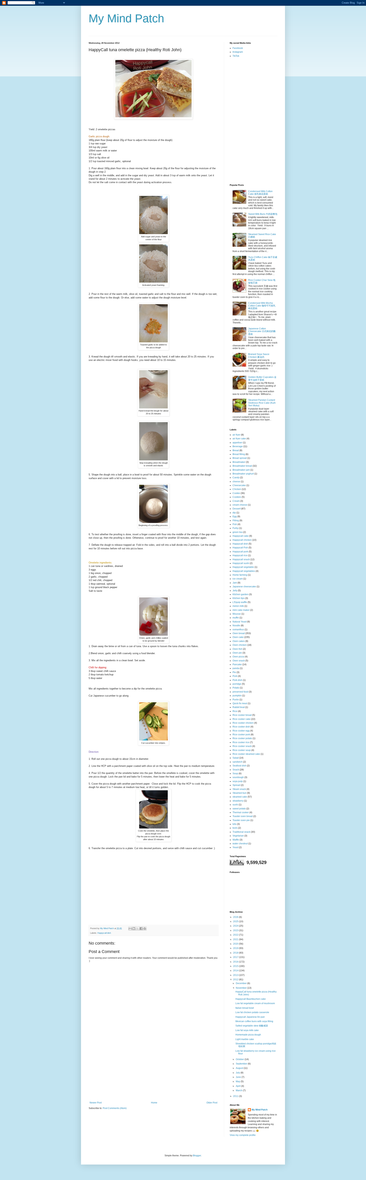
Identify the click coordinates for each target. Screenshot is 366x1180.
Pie (234, 672)
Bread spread (240, 458)
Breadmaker (239, 462)
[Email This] (130, 928)
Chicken (237, 489)
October (240, 1059)
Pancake (237, 664)
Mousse (237, 614)
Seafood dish (239, 765)
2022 (236, 934)
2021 (236, 939)
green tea (237, 532)
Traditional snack (241, 832)
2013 (236, 975)
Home (154, 1102)
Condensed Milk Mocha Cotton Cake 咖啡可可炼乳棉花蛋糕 (261, 306)
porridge (237, 684)
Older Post (211, 1102)
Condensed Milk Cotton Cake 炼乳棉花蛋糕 (260, 192)
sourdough (238, 777)
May (238, 1081)
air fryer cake (239, 438)
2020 (236, 943)
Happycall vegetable (243, 567)
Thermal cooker (241, 812)
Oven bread (239, 633)
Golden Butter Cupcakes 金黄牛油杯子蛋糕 (262, 378)
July (238, 1072)
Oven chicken (240, 645)
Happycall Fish (240, 547)
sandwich (237, 762)
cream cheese (240, 505)
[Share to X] (137, 928)
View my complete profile (243, 1135)
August (240, 1068)
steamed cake (240, 796)
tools (235, 828)
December (241, 983)
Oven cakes (239, 641)
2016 (236, 961)
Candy (236, 477)
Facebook (238, 48)
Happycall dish (104, 933)
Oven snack (239, 660)
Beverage (238, 446)
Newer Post (96, 1102)
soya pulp (238, 781)
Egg (235, 516)
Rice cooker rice (241, 742)
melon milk (238, 606)
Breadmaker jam (241, 470)
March (239, 1090)
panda (236, 668)
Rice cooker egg (241, 730)
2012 (236, 979)
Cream (236, 501)
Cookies (237, 497)
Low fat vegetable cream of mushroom (255, 1003)
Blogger (197, 1155)
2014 (236, 970)
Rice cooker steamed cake (246, 754)
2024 (236, 926)
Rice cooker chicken (243, 723)
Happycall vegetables (244, 571)
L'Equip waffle (240, 602)
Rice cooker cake (241, 719)
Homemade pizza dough (248, 1034)
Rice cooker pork (241, 734)
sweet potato (239, 808)
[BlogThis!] (134, 928)
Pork (235, 676)
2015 (236, 966)
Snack (236, 769)
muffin (236, 617)
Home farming (240, 575)
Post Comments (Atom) (115, 1108)
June (239, 1077)
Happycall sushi (241, 563)
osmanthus (238, 629)
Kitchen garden (240, 594)
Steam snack (239, 789)
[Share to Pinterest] (145, 928)
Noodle (236, 625)
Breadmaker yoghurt (243, 473)
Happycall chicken (242, 540)
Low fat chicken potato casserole (252, 1012)
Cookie (236, 493)
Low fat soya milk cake (247, 1030)
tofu (234, 824)
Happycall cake (241, 536)
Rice (235, 711)
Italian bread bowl (244, 1008)
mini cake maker (241, 610)
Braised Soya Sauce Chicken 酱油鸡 (258, 355)
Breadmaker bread (242, 466)
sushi (235, 804)
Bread (236, 450)
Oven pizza (238, 656)
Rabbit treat (239, 707)
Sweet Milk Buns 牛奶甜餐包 (262, 214)
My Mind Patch (126, 18)
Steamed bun (239, 793)
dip (234, 512)
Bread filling (239, 454)
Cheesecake (239, 485)
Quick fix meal (240, 703)
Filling (236, 520)
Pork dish (237, 680)
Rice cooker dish (241, 726)
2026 (236, 917)
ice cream (238, 578)
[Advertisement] (153, 1073)
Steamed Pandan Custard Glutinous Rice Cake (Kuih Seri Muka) (262, 403)
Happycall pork (240, 551)
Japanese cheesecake (244, 586)
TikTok (236, 56)
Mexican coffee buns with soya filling (254, 1021)
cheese (236, 481)
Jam (235, 582)
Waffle (236, 839)
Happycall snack (241, 559)
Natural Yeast (239, 621)
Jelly (235, 590)
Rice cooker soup (242, 750)
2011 (236, 1096)
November (241, 988)
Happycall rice (240, 555)
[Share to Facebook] (141, 928)
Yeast (235, 847)
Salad (236, 757)
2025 (236, 921)
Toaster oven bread (243, 816)
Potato (236, 687)
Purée (236, 699)
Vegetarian (238, 835)
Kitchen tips (239, 598)
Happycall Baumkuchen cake (250, 999)
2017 (236, 957)
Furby (235, 528)
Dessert (237, 508)
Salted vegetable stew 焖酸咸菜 (251, 1025)
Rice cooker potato (242, 738)
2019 (236, 948)
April (238, 1086)
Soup (235, 773)
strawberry (238, 800)
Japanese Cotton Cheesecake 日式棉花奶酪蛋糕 (262, 331)
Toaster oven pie (241, 820)
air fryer (236, 434)
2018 (236, 952)
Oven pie (237, 652)
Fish (235, 524)
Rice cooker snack (242, 746)
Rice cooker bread (242, 715)
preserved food (240, 691)
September (242, 1063)
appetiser (237, 442)
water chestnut (240, 843)
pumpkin (237, 695)
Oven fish (237, 649)
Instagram (238, 52)
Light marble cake (244, 1039)
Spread (236, 785)
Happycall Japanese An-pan (250, 1017)
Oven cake (238, 637)
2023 (236, 930)
